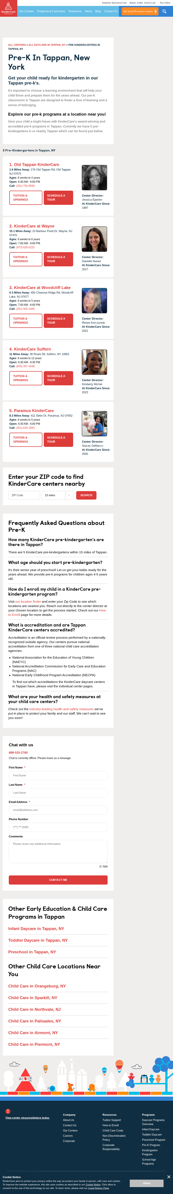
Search (86, 495)
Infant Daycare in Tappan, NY (36, 928)
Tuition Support (112, 1120)
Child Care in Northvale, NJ (34, 1009)
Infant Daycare (150, 1129)
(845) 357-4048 (25, 366)
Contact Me (58, 879)
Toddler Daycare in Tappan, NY (38, 940)
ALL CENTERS (17, 44)
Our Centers (26, 11)
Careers (68, 1135)
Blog (98, 11)
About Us (68, 1120)
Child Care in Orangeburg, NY (37, 986)
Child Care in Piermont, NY (34, 1044)
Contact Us (111, 11)
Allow (146, 1183)
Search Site (164, 12)
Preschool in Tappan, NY (32, 952)
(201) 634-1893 (25, 427)
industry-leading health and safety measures (61, 709)
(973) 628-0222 (25, 247)
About (88, 11)
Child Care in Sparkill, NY (32, 997)
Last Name (17, 784)
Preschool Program (153, 1139)
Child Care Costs (113, 1130)
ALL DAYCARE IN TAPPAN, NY (47, 44)
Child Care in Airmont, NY (33, 1032)
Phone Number (18, 819)
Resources (75, 11)
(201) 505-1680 (25, 308)
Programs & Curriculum (51, 11)
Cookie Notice (93, 1184)
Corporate (69, 1141)
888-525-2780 (18, 752)
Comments (16, 836)
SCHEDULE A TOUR (56, 197)
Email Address (19, 802)
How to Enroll (111, 1125)
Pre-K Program (151, 1145)
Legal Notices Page (98, 1188)
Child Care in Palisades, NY (34, 1021)
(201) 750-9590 (25, 185)
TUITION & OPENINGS (20, 197)
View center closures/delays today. (27, 1117)
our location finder (28, 601)
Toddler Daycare (152, 1134)
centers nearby (138, 11)
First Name (17, 767)
